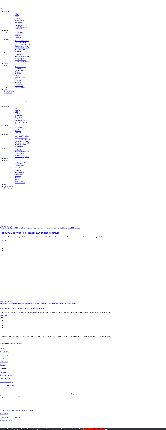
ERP (16, 13)
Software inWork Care (22, 41)
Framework (18, 29)
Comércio (18, 34)
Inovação (18, 75)
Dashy (17, 23)
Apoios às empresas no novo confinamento (22, 308)
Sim (85, 429)
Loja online (18, 22)
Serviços (18, 35)
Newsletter (18, 68)
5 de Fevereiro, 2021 (6, 301)
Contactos (18, 74)
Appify (17, 18)
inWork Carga (19, 20)
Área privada (19, 86)
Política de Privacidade (98, 429)
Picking (17, 15)
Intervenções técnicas (21, 46)
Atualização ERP (20, 60)
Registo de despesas (21, 42)
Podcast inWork (20, 87)
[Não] (106, 429)
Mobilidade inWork (21, 25)
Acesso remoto (19, 58)
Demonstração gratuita (22, 61)
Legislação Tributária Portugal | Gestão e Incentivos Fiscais (58, 303)
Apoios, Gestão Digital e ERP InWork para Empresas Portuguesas (20, 228)
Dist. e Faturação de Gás (22, 44)
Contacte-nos (8, 93)
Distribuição (19, 32)
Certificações (19, 84)
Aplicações (18, 54)
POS (16, 16)
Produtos (6, 11)
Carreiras (18, 82)
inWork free (19, 51)
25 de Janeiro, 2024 (6, 226)
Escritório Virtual (9, 91)
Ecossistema (19, 79)
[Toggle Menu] (1, 8)
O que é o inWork (20, 67)
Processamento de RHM (22, 48)
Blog (5, 89)
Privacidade (3, 372)
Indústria (18, 37)
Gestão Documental (21, 27)
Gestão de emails (20, 49)
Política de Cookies (6, 378)
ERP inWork (4, 355)
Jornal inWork (19, 70)
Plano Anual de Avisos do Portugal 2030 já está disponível (29, 232)
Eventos (17, 72)
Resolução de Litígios (6, 382)
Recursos (18, 80)
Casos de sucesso (20, 77)
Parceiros (6, 63)
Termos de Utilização (6, 375)
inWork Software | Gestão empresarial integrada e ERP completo (60, 228)
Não (89, 429)
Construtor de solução (22, 56)
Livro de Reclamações (7, 385)
